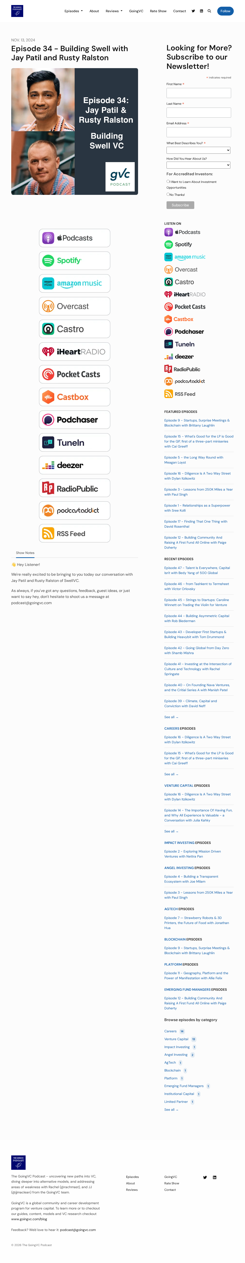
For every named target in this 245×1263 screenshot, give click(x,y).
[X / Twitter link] (193, 11)
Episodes (72, 11)
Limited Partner (178, 1101)
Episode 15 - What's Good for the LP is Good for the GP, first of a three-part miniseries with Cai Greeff (199, 441)
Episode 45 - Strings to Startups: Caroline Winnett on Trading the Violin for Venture (196, 602)
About (94, 11)
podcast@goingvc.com (78, 1230)
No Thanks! (177, 195)
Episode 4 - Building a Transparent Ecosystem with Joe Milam (191, 879)
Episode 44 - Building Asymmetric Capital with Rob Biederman (196, 618)
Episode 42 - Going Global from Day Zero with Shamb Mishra (196, 650)
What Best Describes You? (186, 143)
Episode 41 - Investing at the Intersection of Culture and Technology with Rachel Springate (198, 669)
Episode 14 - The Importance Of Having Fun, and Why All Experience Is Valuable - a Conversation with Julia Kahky (198, 815)
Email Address (178, 123)
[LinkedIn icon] (214, 1178)
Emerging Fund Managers (187, 989)
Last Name (175, 104)
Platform (173, 964)
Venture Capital (179, 785)
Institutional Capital (181, 1094)
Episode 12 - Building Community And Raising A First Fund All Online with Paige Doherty (195, 542)
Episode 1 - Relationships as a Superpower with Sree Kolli (197, 508)
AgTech (171, 909)
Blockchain (175, 939)
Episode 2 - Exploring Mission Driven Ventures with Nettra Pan (192, 853)
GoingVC (136, 11)
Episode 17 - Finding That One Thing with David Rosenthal (195, 524)
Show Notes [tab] (25, 553)
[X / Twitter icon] (205, 1178)
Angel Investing (179, 868)
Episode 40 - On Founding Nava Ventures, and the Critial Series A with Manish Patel (197, 687)
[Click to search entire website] (210, 11)
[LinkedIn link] (201, 11)
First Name (175, 84)
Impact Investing (179, 843)
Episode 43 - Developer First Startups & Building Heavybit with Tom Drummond (195, 634)
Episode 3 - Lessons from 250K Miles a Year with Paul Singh (198, 492)
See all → (171, 717)
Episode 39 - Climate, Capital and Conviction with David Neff (190, 703)
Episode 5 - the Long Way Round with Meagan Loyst (193, 460)
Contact (179, 11)
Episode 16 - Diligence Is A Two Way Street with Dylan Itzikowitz (197, 476)
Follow (225, 11)
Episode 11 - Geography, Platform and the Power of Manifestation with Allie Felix (196, 975)
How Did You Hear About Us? (187, 159)
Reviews (113, 11)
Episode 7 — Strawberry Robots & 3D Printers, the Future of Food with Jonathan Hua (196, 923)
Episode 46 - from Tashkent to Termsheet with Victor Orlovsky (196, 586)
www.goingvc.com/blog (29, 1219)
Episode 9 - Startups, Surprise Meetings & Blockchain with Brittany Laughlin (197, 422)
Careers (171, 728)
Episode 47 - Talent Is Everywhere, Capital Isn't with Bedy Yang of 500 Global (197, 570)
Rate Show (158, 11)
